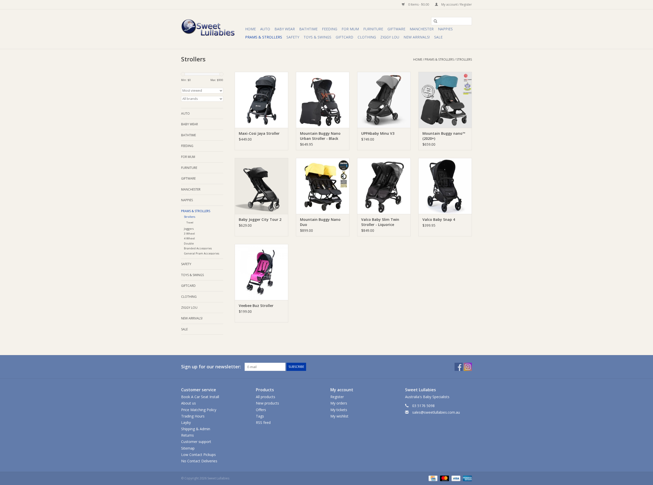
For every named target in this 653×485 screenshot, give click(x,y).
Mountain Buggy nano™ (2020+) (443, 136)
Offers (261, 409)
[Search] (433, 21)
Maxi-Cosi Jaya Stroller (259, 133)
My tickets (338, 409)
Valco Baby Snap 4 (438, 219)
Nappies (445, 28)
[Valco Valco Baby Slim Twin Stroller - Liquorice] (384, 186)
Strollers (464, 59)
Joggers (189, 229)
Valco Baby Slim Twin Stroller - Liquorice (380, 222)
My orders (338, 403)
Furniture (373, 28)
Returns (187, 435)
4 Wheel (189, 238)
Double (189, 243)
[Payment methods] (432, 478)
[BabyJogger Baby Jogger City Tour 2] (261, 186)
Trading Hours (193, 416)
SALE (438, 37)
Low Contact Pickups (198, 454)
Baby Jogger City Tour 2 (260, 219)
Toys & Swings (317, 37)
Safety (292, 37)
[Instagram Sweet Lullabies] (468, 367)
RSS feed (263, 422)
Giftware (396, 28)
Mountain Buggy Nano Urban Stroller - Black (320, 136)
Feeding (329, 28)
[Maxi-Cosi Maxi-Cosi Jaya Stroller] (261, 100)
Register (337, 396)
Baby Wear (284, 28)
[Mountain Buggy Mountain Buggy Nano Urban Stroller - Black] (322, 100)
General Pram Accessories (201, 253)
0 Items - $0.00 (418, 4)
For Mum (350, 28)
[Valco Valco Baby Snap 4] (445, 186)
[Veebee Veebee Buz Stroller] (261, 272)
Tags (260, 416)
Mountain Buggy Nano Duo (320, 222)
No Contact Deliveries (199, 461)
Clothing (367, 37)
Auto (265, 28)
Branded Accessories (198, 248)
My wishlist (339, 416)
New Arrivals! (417, 37)
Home (250, 28)
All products (265, 396)
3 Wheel (189, 233)
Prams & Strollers (263, 37)
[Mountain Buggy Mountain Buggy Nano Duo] (322, 186)
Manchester (422, 28)
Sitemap (188, 448)
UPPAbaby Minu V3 (377, 133)
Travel (189, 222)
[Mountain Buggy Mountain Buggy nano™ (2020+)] (445, 100)
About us (188, 403)
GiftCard (344, 37)
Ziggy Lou (389, 37)
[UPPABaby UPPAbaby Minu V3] (384, 100)
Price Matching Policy (198, 409)
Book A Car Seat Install (200, 396)
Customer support (196, 441)
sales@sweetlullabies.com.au (436, 412)
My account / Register (456, 4)
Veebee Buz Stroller (256, 305)
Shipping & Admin (195, 428)
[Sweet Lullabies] (212, 29)
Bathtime (308, 28)
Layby (186, 422)
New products (267, 403)
